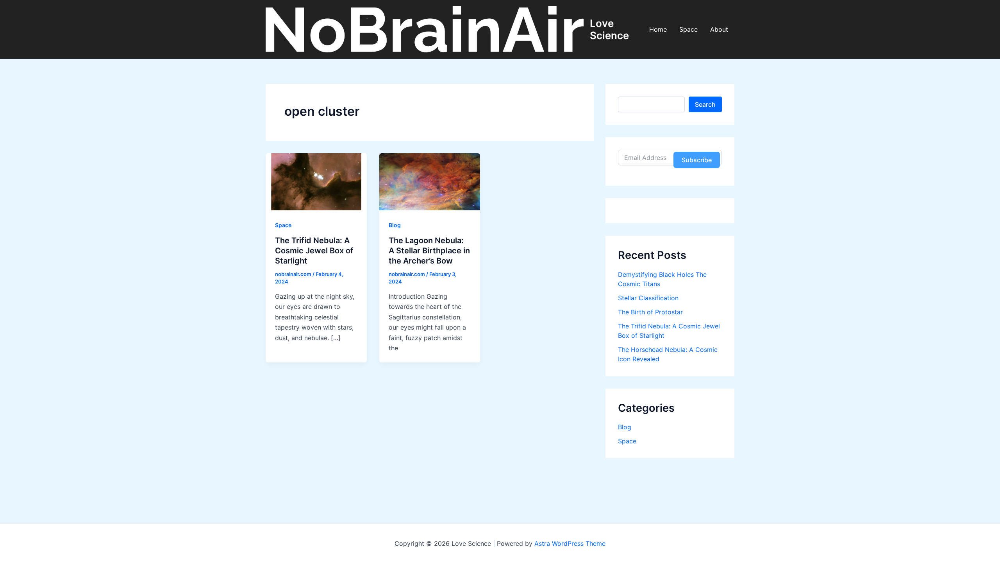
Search (705, 104)
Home (658, 29)
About (719, 29)
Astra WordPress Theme (569, 543)
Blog (395, 225)
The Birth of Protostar (650, 312)
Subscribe (697, 160)
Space (688, 29)
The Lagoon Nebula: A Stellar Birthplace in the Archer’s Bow (429, 250)
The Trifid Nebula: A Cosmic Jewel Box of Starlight (314, 250)
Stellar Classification (648, 298)
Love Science (609, 29)
